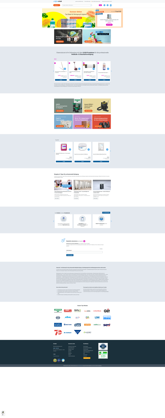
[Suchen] (91, 5)
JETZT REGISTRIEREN (106, 212)
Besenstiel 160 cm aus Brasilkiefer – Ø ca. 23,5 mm (60, 72)
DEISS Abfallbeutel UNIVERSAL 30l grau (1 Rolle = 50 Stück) (89, 72)
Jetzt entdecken (60, 41)
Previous (53, 221)
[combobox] (76, 5)
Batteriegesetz (85, 346)
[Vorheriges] (53, 71)
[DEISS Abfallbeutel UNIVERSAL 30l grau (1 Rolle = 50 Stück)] (90, 66)
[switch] (3, 414)
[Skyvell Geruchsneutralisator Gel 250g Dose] (82, 147)
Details (61, 79)
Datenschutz (85, 354)
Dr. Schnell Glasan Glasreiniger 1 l (103, 72)
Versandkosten (80, 365)
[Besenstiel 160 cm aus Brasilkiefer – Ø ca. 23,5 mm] (61, 66)
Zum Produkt (109, 24)
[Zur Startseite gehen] (57, 1)
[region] (82, 71)
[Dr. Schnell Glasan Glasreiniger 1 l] (104, 66)
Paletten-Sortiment (79, 126)
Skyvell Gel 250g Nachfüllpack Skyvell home (99, 154)
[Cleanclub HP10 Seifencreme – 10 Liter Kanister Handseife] (64, 147)
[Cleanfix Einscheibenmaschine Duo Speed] (75, 66)
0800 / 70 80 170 (109, 1)
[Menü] (4, 411)
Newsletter (70, 353)
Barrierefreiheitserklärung (87, 347)
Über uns (69, 351)
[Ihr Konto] (107, 5)
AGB (84, 353)
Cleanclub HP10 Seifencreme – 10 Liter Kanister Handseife (63, 154)
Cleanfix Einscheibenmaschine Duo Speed (74, 72)
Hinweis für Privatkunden (72, 346)
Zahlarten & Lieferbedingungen (88, 350)
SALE (55, 59)
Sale (100, 5)
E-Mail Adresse (69, 250)
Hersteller (69, 350)
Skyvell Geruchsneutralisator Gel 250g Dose (81, 154)
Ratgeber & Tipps (71, 349)
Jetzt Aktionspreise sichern (76, 17)
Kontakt (69, 354)
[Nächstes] (111, 71)
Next (111, 221)
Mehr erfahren (57, 198)
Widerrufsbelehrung (86, 351)
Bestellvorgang (85, 349)
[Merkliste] (65, 69)
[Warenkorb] (111, 5)
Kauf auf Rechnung (71, 347)
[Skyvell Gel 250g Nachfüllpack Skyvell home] (101, 147)
